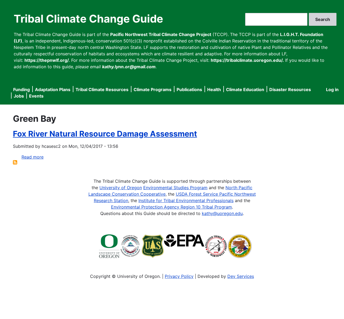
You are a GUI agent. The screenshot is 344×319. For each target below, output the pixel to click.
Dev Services (240, 276)
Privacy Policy (179, 276)
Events (36, 96)
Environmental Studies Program (175, 187)
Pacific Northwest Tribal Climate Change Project (160, 34)
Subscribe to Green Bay (15, 162)
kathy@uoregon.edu (222, 213)
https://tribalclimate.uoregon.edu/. (247, 60)
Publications (189, 89)
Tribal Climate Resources (102, 89)
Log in (332, 89)
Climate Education (245, 89)
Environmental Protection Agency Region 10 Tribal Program (171, 207)
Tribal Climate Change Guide (88, 18)
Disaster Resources (290, 89)
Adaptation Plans (52, 89)
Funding (21, 89)
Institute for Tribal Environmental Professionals (186, 200)
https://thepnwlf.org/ (46, 60)
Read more (33, 157)
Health (214, 89)
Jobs (19, 96)
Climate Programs (152, 89)
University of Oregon (120, 187)
